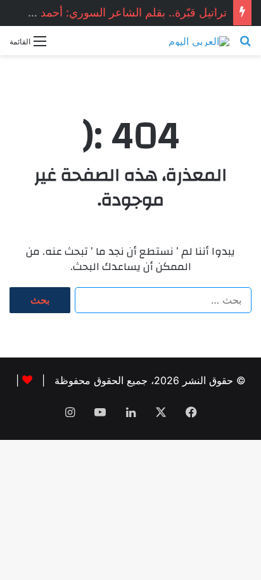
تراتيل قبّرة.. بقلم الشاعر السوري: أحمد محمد (119, 12)
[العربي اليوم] (199, 40)
